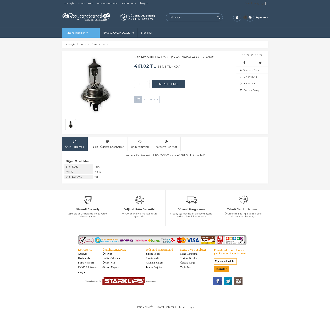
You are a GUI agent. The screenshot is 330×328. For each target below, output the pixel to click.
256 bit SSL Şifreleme (141, 18)
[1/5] (243, 55)
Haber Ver (249, 83)
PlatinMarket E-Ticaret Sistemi (154, 307)
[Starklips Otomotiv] (123, 284)
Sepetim (260, 17)
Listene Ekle (250, 76)
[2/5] (245, 55)
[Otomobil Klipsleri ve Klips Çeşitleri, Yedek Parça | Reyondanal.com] (86, 19)
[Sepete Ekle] (168, 84)
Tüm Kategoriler (75, 32)
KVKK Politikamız (87, 267)
